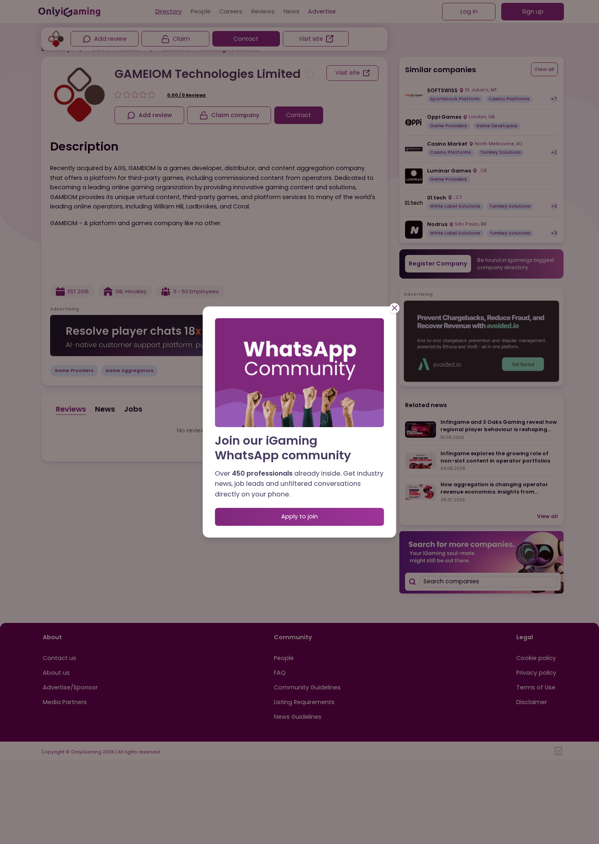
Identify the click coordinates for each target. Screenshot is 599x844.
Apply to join (299, 516)
